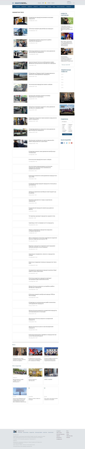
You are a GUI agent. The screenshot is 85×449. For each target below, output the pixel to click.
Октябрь (70, 130)
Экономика (24, 6)
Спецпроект (68, 6)
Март (63, 125)
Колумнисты (59, 437)
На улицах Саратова (60, 434)
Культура (49, 6)
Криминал (30, 6)
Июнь (69, 127)
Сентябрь (64, 130)
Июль (63, 128)
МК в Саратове (16, 366)
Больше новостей (66, 64)
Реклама (68, 437)
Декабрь (70, 131)
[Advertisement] (35, 414)
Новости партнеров (60, 6)
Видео (67, 432)
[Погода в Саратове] (46, 3)
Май (63, 127)
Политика (18, 6)
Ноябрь (64, 131)
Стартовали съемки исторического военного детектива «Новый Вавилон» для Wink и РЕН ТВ (67, 28)
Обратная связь (69, 435)
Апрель (70, 125)
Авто (54, 6)
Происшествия (43, 6)
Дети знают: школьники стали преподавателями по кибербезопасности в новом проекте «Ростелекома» (66, 43)
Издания (58, 435)
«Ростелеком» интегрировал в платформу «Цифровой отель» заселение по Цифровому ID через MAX (67, 59)
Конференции (59, 439)
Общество (36, 6)
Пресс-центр (59, 432)
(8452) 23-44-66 (21, 430)
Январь (64, 124)
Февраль (70, 124)
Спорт (67, 434)
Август (69, 128)
